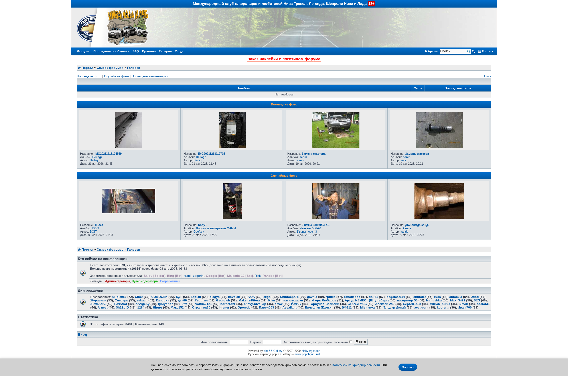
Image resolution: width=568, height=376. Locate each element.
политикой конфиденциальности (356, 365)
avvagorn (421, 307)
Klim (271, 300)
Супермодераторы (145, 281)
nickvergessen (311, 350)
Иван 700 (465, 307)
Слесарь (121, 300)
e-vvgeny (143, 304)
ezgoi (267, 297)
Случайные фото (116, 76)
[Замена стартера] (335, 146)
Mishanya (367, 307)
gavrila (312, 297)
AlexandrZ (98, 304)
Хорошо (408, 367)
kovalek (234, 297)
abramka (455, 297)
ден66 (182, 300)
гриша (330, 297)
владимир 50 (407, 300)
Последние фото (89, 76)
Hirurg (157, 307)
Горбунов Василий (324, 304)
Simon (463, 304)
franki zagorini (194, 275)
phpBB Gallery (273, 350)
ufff (184, 304)
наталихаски (293, 300)
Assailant (289, 307)
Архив (432, 51)
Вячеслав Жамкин (319, 307)
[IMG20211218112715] (232, 146)
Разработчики (170, 281)
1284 (140, 307)
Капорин (162, 300)
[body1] (232, 218)
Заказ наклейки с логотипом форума (284, 59)
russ (437, 297)
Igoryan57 (165, 304)
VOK (251, 297)
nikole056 (119, 297)
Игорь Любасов (324, 300)
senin (303, 157)
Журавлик (98, 300)
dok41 (373, 297)
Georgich (223, 300)
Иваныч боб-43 (310, 228)
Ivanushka (434, 300)
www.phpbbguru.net (307, 354)
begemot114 (396, 297)
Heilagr (97, 157)
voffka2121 (203, 304)
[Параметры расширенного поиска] (473, 51)
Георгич (201, 300)
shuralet (419, 297)
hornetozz (227, 304)
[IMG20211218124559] (128, 146)
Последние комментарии (150, 76)
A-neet (103, 307)
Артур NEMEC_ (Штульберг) (367, 300)
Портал (87, 67)
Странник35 (201, 307)
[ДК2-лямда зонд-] (439, 218)
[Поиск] (469, 51)
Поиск (487, 76)
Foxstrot (120, 304)
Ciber (139, 297)
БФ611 (347, 307)
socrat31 (483, 304)
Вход (82, 334)
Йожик (296, 304)
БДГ (179, 297)
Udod (475, 297)
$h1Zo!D (122, 307)
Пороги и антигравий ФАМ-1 (216, 228)
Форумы (83, 51)
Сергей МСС (357, 304)
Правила (149, 51)
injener (224, 307)
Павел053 (266, 307)
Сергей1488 (412, 304)
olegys (214, 297)
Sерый (196, 297)
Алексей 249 (384, 304)
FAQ (135, 51)
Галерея (165, 51)
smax (279, 304)
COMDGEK (159, 297)
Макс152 (177, 307)
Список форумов (110, 67)
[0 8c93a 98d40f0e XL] (335, 218)
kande (407, 228)
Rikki (258, 275)
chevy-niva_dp (255, 304)
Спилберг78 (289, 297)
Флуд (179, 51)
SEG (477, 300)
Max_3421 (457, 300)
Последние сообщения (111, 51)
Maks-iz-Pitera (249, 300)
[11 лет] (128, 212)
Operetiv (244, 307)
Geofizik (198, 231)
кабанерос (352, 297)
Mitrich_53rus (440, 304)
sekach (142, 300)
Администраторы (117, 281)
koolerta (443, 307)
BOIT (95, 228)
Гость (486, 51)
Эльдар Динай (394, 307)
